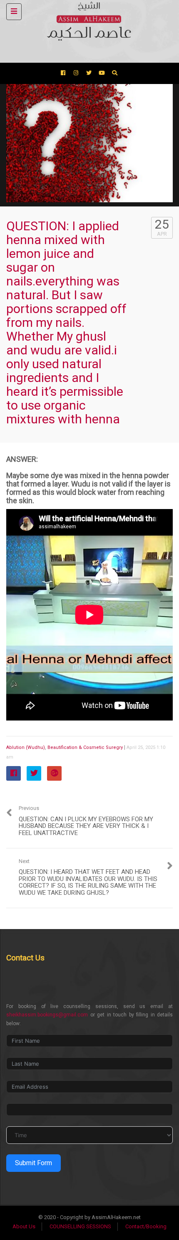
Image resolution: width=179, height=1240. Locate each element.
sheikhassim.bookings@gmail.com (47, 1015)
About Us (23, 1226)
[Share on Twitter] (34, 773)
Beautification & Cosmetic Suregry (85, 747)
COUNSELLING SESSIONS (80, 1226)
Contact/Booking (146, 1226)
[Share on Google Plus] (54, 773)
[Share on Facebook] (13, 773)
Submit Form (33, 1163)
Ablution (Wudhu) (25, 747)
